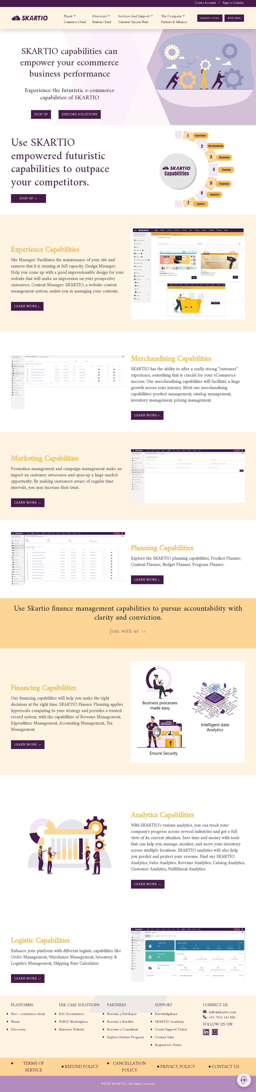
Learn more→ (147, 415)
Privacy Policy (177, 1066)
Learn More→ (27, 306)
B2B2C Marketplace (73, 1022)
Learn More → (27, 745)
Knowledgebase (166, 1014)
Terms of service (33, 1067)
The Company (171, 16)
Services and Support (134, 16)
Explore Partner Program (125, 1037)
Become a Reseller (120, 1022)
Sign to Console (233, 3)
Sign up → (29, 198)
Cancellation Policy (129, 1067)
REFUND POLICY (81, 1066)
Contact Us (225, 1066)
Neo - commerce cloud (28, 1014)
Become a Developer (122, 1014)
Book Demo (234, 18)
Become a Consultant (122, 1029)
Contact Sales (164, 1037)
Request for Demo (168, 1045)
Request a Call (209, 18)
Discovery (99, 16)
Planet (68, 16)
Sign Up (41, 114)
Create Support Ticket (171, 1029)
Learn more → (27, 503)
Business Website (71, 1029)
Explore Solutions (80, 114)
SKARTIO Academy (169, 1022)
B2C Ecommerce (71, 1014)
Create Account (205, 3)
